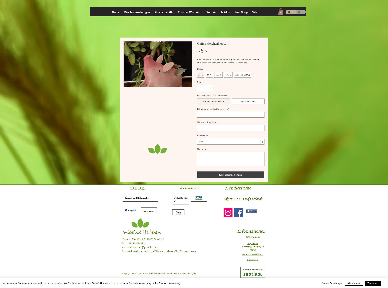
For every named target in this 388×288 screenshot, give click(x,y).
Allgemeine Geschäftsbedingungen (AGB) (253, 246)
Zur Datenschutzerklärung (167, 283)
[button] (280, 11)
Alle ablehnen (353, 283)
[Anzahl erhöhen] (211, 88)
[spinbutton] (205, 88)
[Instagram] (228, 212)
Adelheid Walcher (141, 232)
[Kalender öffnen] (261, 141)
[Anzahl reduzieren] (200, 88)
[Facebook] (238, 212)
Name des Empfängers (208, 122)
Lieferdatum (203, 135)
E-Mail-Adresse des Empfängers (213, 108)
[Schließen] (384, 283)
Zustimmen (372, 283)
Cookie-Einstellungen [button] (332, 283)
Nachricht (201, 149)
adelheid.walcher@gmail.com (139, 247)
